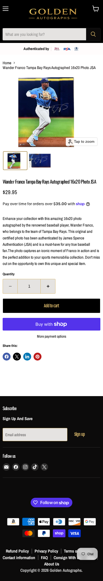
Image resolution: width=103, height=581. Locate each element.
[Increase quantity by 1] (48, 286)
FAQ (44, 557)
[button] (15, 161)
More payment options (51, 336)
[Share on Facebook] (7, 357)
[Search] (93, 34)
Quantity (9, 274)
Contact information (19, 557)
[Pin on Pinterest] (37, 357)
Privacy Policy (46, 551)
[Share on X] (17, 357)
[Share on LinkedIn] (27, 357)
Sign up (79, 434)
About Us (51, 564)
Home (7, 63)
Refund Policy (17, 551)
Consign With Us (67, 557)
